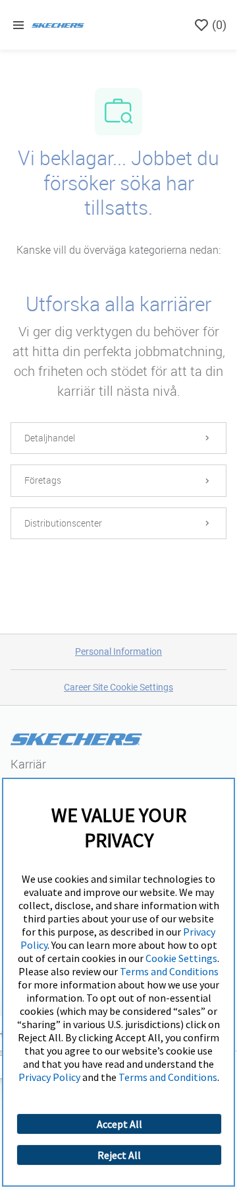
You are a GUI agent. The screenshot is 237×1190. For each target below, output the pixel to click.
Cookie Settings (181, 958)
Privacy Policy (49, 1077)
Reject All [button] (119, 1155)
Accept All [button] (119, 1124)
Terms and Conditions (169, 971)
